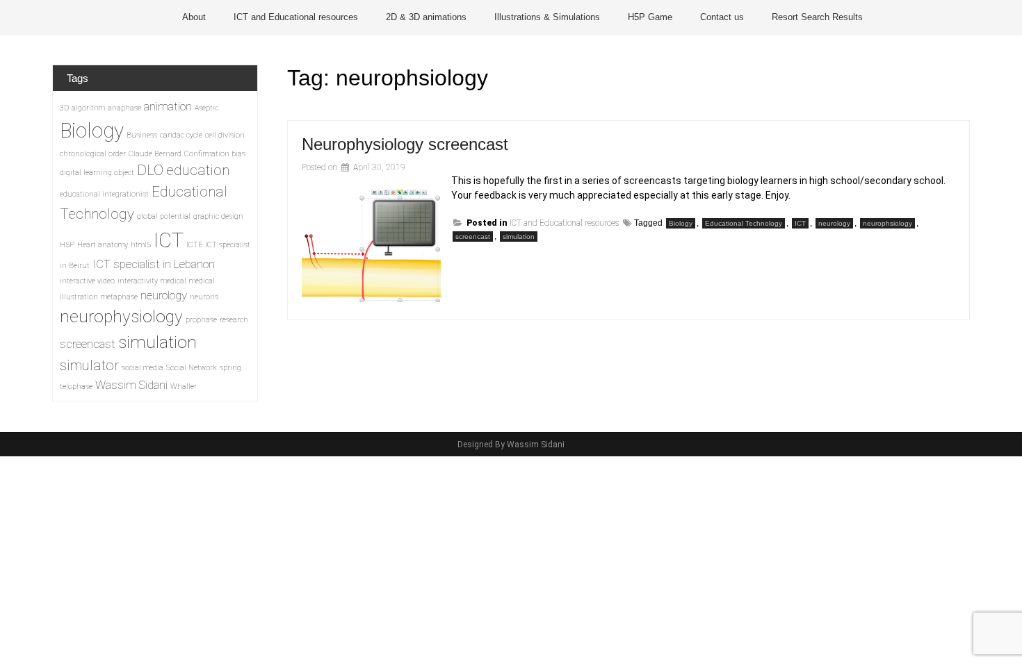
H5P (67, 244)
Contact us (722, 17)
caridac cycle (181, 135)
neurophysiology (121, 316)
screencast (472, 236)
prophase (201, 319)
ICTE (194, 244)
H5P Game (650, 17)
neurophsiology (887, 223)
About (194, 17)
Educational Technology (743, 223)
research (234, 319)
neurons (204, 296)
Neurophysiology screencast (405, 144)
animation (168, 106)
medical (173, 280)
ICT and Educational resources (296, 17)
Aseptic (206, 108)
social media (142, 367)
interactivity (137, 280)
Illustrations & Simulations (547, 17)
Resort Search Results (817, 17)
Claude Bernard (155, 153)
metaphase (119, 296)
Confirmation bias (214, 153)
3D (64, 108)
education (197, 170)
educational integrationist (104, 194)
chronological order (93, 153)
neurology (834, 223)
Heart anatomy (102, 244)
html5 (141, 244)
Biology (680, 223)
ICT (800, 223)
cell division (225, 135)
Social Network (191, 367)
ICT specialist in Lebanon (153, 264)
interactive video (87, 280)
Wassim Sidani (131, 385)
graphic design (218, 216)
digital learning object (97, 172)
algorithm (88, 108)
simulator (89, 365)
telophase (76, 386)
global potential (163, 216)
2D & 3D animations (426, 17)
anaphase (124, 108)
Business (142, 135)
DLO (150, 170)
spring (230, 367)
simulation (519, 236)
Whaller (183, 386)
